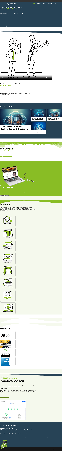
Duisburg (24, 437)
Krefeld (16, 437)
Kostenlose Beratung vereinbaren (6, 156)
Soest (21, 438)
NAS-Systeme (7, 237)
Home (34, 3)
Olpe (23, 438)
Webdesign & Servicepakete (8, 249)
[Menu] (55, 3)
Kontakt (1, 397)
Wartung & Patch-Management (7, 287)
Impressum (54, 449)
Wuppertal (4, 438)
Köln (38, 437)
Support (7, 312)
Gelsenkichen (4, 437)
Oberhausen (20, 437)
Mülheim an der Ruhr (30, 437)
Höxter (18, 438)
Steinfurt (28, 438)
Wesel (25, 438)
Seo (7, 299)
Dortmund (12, 437)
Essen (1, 437)
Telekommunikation (7, 274)
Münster (14, 438)
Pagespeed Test (6, 397)
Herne (8, 438)
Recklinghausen (42, 437)
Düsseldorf (11, 438)
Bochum (9, 437)
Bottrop (35, 437)
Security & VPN (7, 224)
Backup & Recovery (7, 262)
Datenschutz (50, 449)
